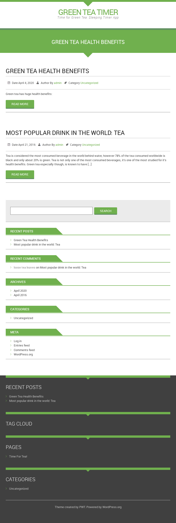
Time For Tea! (18, 456)
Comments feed (24, 350)
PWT (82, 507)
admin (58, 83)
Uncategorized (89, 83)
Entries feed (22, 345)
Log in (18, 341)
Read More (19, 104)
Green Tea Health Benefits (47, 71)
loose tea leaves (24, 267)
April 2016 (20, 295)
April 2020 (20, 291)
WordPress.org (23, 354)
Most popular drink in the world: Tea (65, 133)
